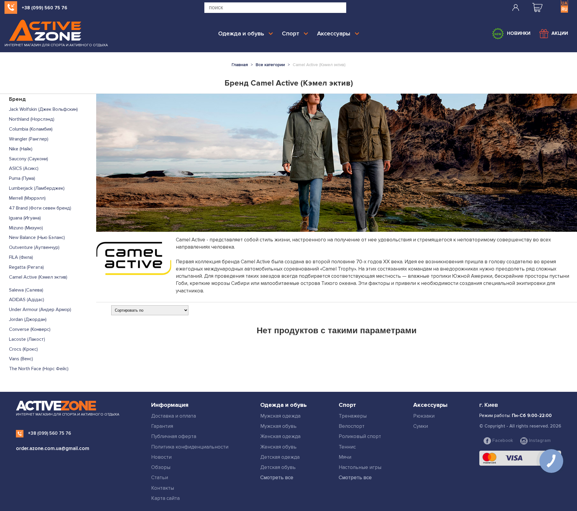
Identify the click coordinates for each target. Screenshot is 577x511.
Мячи (345, 457)
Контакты (162, 488)
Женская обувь (278, 447)
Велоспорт (352, 426)
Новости (161, 457)
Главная (240, 64)
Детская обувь (278, 467)
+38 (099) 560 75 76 (44, 8)
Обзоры (160, 467)
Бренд (17, 99)
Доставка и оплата (173, 416)
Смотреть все (276, 477)
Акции (559, 33)
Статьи (159, 477)
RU (564, 9)
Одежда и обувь (241, 33)
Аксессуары (333, 33)
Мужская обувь (278, 426)
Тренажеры (353, 416)
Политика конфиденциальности (189, 447)
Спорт (290, 33)
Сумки (420, 426)
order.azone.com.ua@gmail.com (52, 448)
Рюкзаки (424, 416)
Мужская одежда (280, 416)
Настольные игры (360, 467)
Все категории (270, 64)
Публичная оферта (173, 436)
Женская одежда (280, 436)
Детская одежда (280, 457)
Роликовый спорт (360, 436)
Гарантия (162, 426)
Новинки (518, 33)
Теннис (347, 447)
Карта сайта (165, 498)
